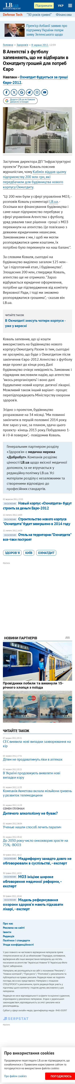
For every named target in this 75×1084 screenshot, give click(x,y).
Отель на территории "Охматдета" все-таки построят (37, 537)
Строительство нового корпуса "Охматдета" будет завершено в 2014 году (36, 521)
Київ (28, 553)
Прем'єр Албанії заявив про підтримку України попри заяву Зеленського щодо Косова (46, 32)
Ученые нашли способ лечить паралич (32, 827)
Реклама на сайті (14, 927)
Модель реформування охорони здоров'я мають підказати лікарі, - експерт (33, 904)
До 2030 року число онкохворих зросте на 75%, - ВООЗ (35, 842)
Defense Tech (12, 14)
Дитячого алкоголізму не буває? (30, 813)
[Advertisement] (37, 594)
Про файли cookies (15, 1076)
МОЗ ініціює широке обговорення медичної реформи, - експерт (32, 881)
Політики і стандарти (16, 940)
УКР (61, 6)
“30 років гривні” (39, 14)
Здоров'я (22, 45)
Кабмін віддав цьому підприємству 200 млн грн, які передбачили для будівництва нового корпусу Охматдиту (34, 179)
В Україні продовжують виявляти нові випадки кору (31, 775)
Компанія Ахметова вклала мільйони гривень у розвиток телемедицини (37, 793)
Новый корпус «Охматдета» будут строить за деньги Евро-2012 (37, 505)
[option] (37, 30)
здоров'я (12, 553)
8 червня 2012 (39, 45)
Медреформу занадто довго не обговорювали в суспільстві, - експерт (37, 861)
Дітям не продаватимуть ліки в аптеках (32, 759)
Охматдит (46, 553)
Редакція (8, 936)
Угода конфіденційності (18, 944)
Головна (8, 45)
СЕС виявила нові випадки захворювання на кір (37, 743)
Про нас (8, 923)
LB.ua (53, 201)
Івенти (7, 932)
